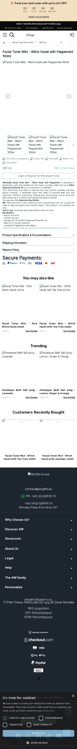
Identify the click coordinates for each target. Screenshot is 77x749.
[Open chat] (67, 732)
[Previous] (61, 43)
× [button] (73, 696)
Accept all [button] (38, 733)
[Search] (12, 35)
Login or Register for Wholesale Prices (38, 175)
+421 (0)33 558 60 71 (38, 503)
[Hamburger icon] (5, 34)
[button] (38, 743)
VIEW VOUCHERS (38, 17)
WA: (41, 496)
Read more (48, 710)
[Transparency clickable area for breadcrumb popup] (23, 42)
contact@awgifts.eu (38, 489)
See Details (31, 331)
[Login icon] (71, 34)
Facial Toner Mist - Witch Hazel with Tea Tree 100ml (19, 457)
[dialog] (38, 720)
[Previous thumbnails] (4, 145)
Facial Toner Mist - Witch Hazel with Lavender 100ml (57, 457)
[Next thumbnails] (73, 145)
